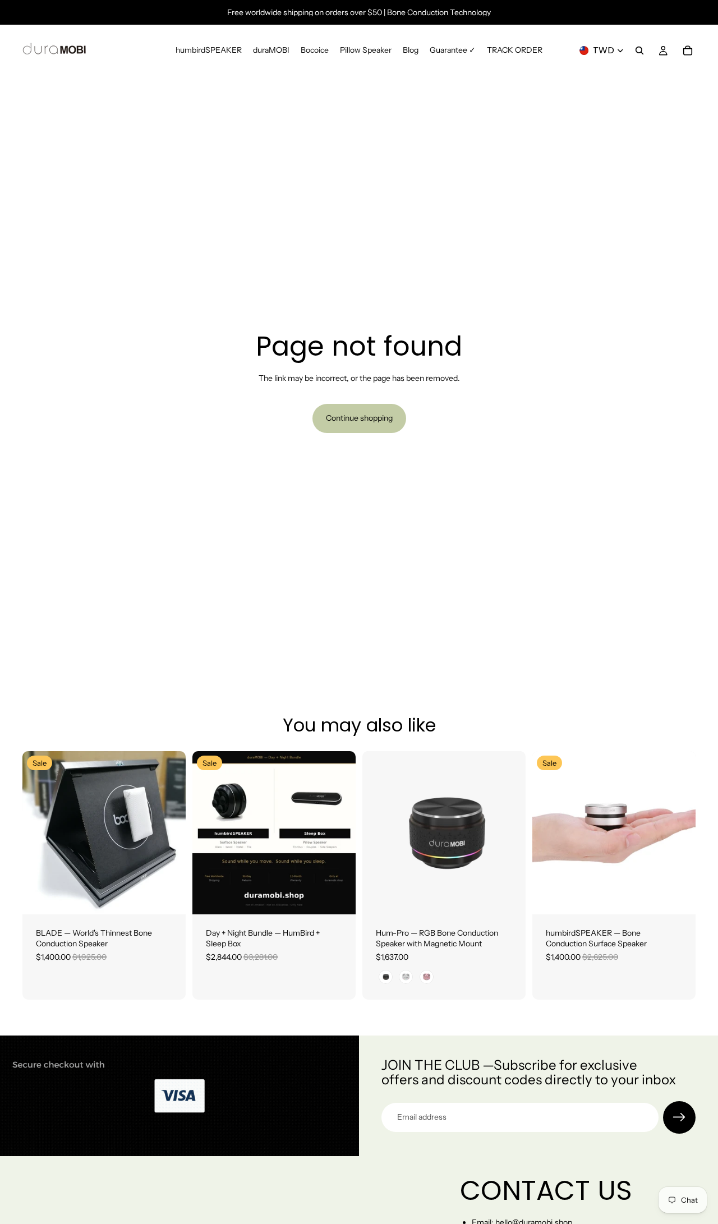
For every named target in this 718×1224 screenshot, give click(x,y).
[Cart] (687, 50)
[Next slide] (169, 832)
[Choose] (168, 897)
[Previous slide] (39, 832)
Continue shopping (359, 418)
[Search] (639, 50)
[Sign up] (679, 1117)
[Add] (338, 897)
